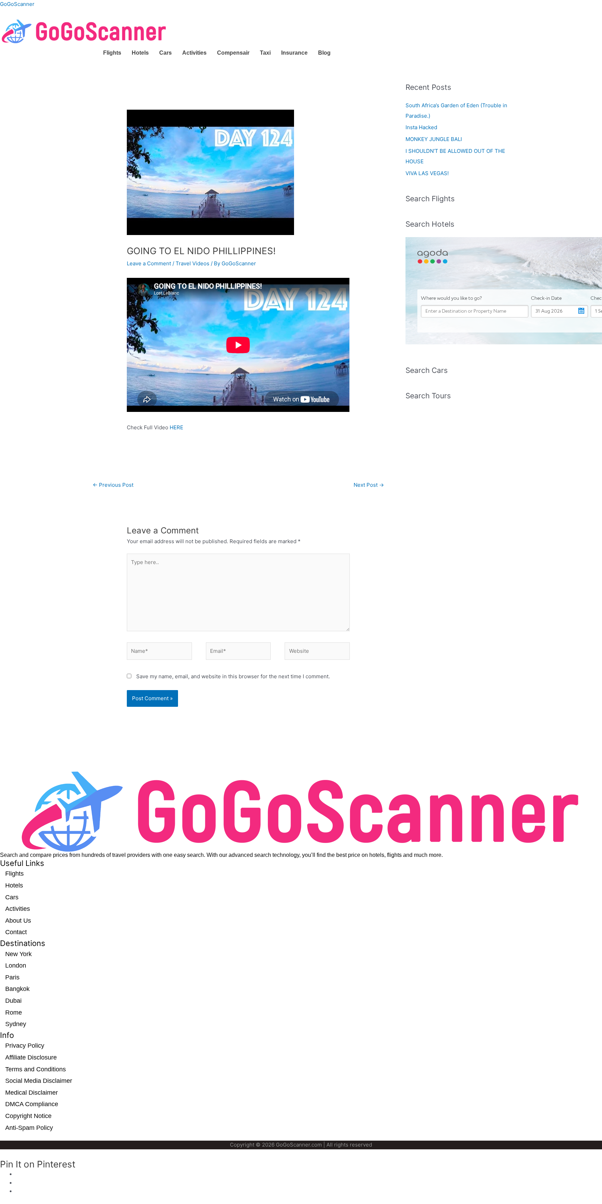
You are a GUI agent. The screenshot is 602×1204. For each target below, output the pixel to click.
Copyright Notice (28, 1115)
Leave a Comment (149, 263)
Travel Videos (192, 263)
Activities (194, 53)
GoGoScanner (17, 4)
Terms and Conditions (35, 1069)
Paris (12, 977)
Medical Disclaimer (31, 1092)
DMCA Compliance (31, 1104)
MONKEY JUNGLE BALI (434, 139)
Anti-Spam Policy (29, 1127)
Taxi (265, 53)
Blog (324, 53)
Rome (13, 1012)
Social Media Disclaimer (38, 1080)
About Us (18, 920)
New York (18, 954)
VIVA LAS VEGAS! (427, 173)
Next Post (369, 485)
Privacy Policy (24, 1045)
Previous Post (113, 485)
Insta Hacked (421, 127)
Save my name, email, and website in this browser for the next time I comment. (233, 676)
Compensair (233, 53)
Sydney (15, 1024)
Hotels (140, 53)
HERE (176, 427)
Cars (165, 53)
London (15, 965)
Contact (16, 932)
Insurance (294, 53)
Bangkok (17, 988)
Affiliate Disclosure (31, 1057)
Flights (112, 53)
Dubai (13, 1000)
